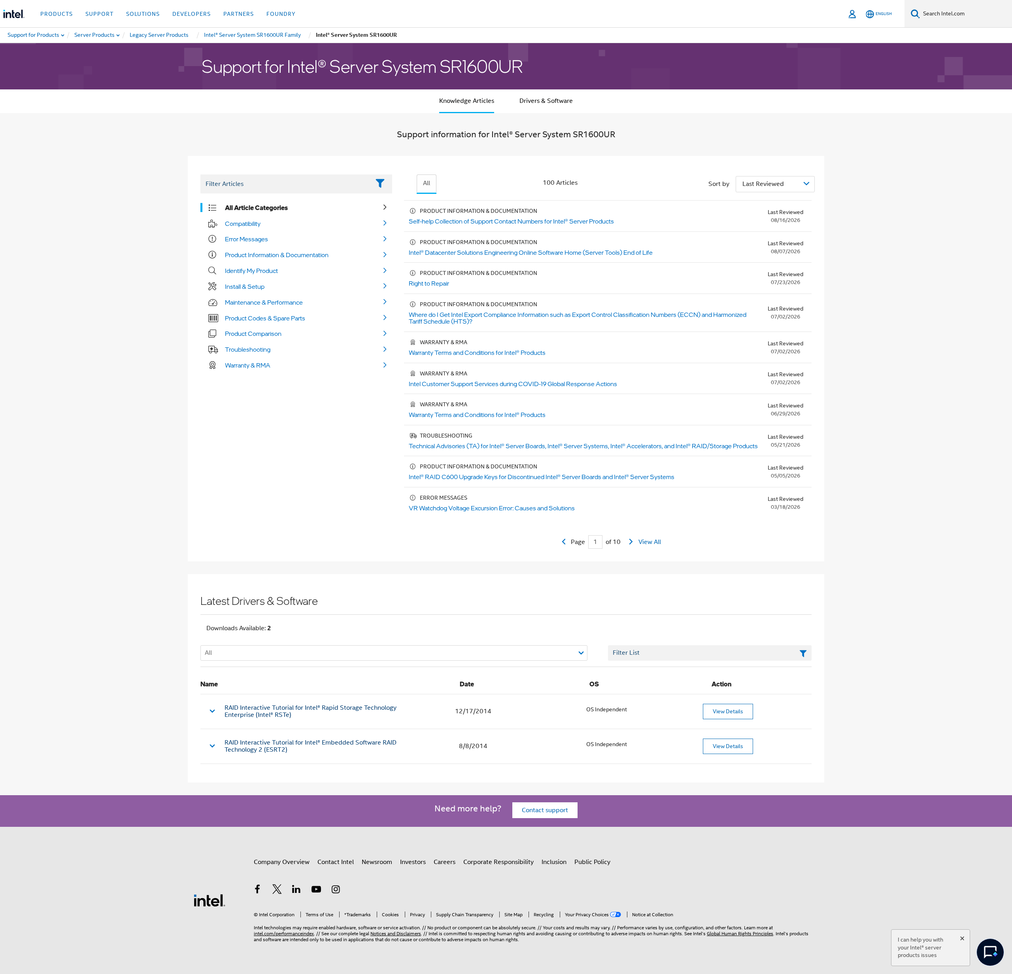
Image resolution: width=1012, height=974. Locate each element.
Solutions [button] (143, 13)
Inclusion (554, 862)
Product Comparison (253, 333)
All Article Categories (256, 208)
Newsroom (377, 862)
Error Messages (246, 239)
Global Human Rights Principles (740, 933)
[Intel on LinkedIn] (296, 890)
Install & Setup (244, 286)
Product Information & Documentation (277, 255)
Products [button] (56, 13)
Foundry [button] (281, 13)
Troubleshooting (247, 349)
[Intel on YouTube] (316, 890)
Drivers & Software (546, 101)
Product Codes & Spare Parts (265, 318)
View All (649, 542)
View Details (728, 711)
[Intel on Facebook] (257, 890)
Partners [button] (238, 13)
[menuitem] (95, 35)
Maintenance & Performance (264, 302)
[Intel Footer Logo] (209, 900)
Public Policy (592, 862)
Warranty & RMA (247, 365)
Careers (444, 862)
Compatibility (243, 223)
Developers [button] (191, 13)
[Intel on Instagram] (335, 890)
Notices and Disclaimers (395, 933)
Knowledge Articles (466, 101)
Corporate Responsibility (498, 862)
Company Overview (282, 862)
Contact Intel (335, 862)
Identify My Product (251, 271)
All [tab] (426, 183)
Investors (413, 862)
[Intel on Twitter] (277, 890)
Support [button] (99, 13)
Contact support (545, 810)
